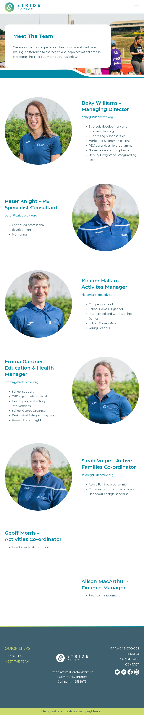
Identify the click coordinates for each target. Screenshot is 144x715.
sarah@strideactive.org (97, 475)
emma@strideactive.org (21, 382)
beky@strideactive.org (97, 117)
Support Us (14, 656)
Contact (132, 664)
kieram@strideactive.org (98, 294)
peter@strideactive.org (21, 215)
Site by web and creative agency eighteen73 (72, 711)
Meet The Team (17, 661)
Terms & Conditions (129, 656)
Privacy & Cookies (124, 648)
